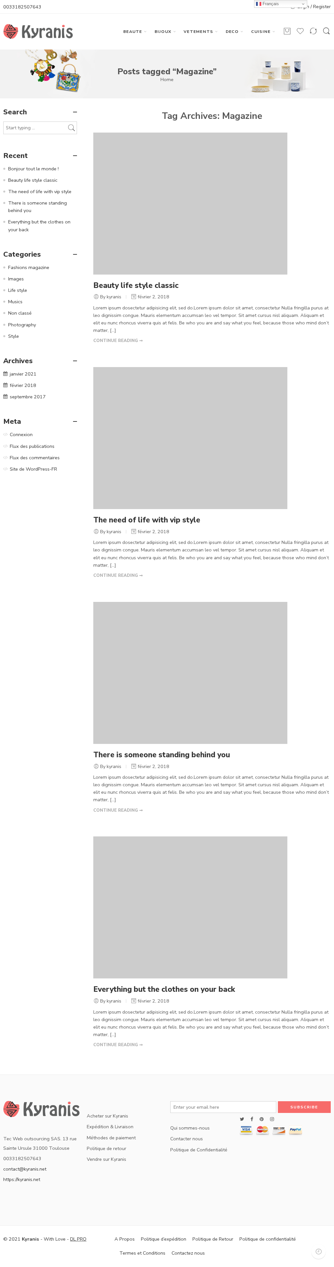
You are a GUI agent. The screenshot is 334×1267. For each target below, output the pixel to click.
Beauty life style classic (135, 285)
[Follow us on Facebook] (251, 1119)
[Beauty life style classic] (190, 203)
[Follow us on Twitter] (242, 1119)
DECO (232, 31)
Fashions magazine (28, 267)
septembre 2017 (28, 396)
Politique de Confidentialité (198, 1149)
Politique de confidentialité (267, 1239)
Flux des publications (32, 446)
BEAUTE (132, 31)
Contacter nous (186, 1138)
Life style (17, 290)
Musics (15, 301)
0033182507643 (22, 7)
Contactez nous (188, 1253)
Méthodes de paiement (111, 1137)
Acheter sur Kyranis (107, 1116)
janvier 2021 (23, 374)
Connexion (21, 434)
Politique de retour (106, 1148)
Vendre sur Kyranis (106, 1159)
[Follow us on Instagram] (272, 1119)
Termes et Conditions (142, 1253)
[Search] (326, 31)
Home (167, 79)
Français (270, 3)
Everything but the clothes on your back (164, 989)
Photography (22, 324)
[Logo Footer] (41, 1110)
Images (16, 279)
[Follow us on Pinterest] (262, 1119)
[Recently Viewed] (318, 1251)
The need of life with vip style (146, 520)
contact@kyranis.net (24, 1169)
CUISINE (261, 31)
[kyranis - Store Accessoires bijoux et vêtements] (38, 31)
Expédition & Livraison (110, 1126)
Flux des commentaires (35, 457)
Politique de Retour (212, 1239)
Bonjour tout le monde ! (33, 168)
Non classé (20, 313)
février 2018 (23, 385)
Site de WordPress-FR (33, 469)
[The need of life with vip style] (190, 437)
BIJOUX (163, 31)
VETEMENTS (198, 31)
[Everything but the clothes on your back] (190, 907)
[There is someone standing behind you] (190, 672)
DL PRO (78, 1239)
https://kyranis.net (21, 1179)
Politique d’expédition (163, 1239)
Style (13, 336)
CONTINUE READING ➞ (118, 341)
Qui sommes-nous (190, 1128)
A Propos (124, 1239)
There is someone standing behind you (161, 755)
